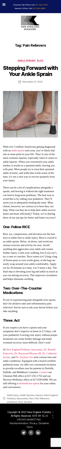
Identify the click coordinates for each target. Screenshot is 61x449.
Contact (43, 372)
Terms (29, 426)
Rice (20, 401)
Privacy (33, 423)
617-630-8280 (39, 8)
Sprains (28, 401)
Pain (31, 398)
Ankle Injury (13, 395)
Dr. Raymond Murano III (27, 353)
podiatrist (12, 401)
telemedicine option (29, 383)
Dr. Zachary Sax (24, 357)
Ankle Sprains (27, 60)
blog (40, 60)
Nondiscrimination (18, 423)
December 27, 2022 (33, 81)
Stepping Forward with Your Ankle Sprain (30, 71)
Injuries (39, 395)
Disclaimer (43, 423)
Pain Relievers (42, 398)
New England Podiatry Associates (24, 349)
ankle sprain (17, 150)
